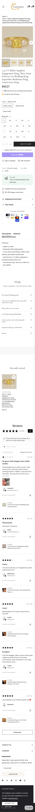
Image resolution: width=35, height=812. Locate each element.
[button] (26, 431)
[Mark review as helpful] (30, 495)
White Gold (20, 106)
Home (4, 16)
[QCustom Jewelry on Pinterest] (12, 780)
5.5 (17, 126)
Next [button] (31, 43)
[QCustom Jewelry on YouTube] (21, 780)
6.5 (29, 126)
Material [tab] (17, 234)
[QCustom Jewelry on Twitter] (7, 780)
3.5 (22, 120)
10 (11, 137)
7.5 (10, 131)
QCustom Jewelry (6, 392)
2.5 (10, 120)
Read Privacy (13, 798)
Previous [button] (4, 43)
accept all (10, 803)
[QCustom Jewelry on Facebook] (3, 780)
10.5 (17, 137)
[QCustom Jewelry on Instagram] (16, 780)
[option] (17, 42)
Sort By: (22, 452)
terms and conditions (24, 150)
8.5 (22, 131)
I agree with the (18, 150)
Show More (5, 476)
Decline (8, 806)
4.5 (5, 126)
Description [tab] (6, 234)
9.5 (5, 137)
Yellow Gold (7, 106)
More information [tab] (9, 237)
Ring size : (6, 116)
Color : (9, 102)
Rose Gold (7, 111)
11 (24, 137)
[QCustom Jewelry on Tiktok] (25, 780)
